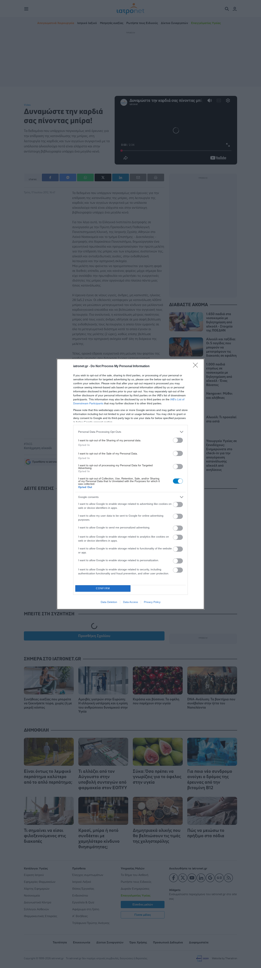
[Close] (196, 366)
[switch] (178, 440)
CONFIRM (103, 588)
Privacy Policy (152, 602)
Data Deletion (109, 602)
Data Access (130, 602)
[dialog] (130, 484)
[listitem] (130, 432)
